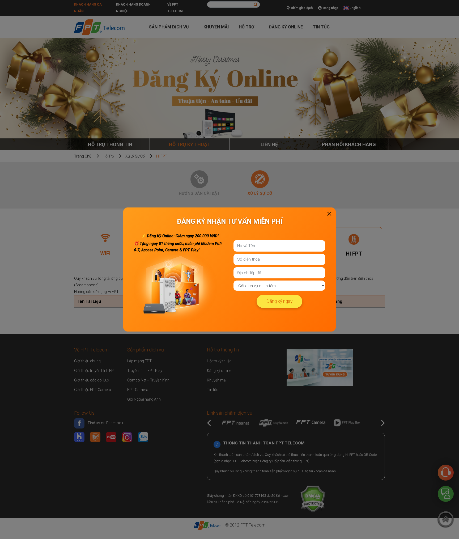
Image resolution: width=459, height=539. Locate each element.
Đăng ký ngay (279, 301)
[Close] (329, 214)
